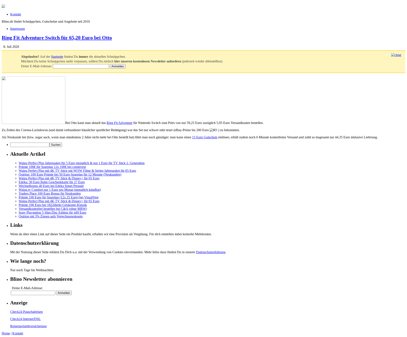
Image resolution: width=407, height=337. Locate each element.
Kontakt (15, 14)
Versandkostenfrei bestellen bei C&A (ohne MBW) (53, 208)
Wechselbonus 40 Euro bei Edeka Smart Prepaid (51, 186)
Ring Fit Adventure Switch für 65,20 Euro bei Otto (57, 37)
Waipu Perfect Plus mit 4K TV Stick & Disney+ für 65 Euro (59, 178)
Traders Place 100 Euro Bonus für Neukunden (50, 193)
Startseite (57, 56)
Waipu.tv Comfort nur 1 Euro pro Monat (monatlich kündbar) (60, 189)
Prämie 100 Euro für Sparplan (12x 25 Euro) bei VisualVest (58, 197)
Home (6, 333)
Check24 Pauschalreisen (26, 312)
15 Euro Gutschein (204, 137)
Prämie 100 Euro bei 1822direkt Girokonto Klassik (53, 205)
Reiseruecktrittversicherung (28, 326)
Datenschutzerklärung (210, 252)
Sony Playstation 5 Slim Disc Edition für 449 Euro (52, 212)
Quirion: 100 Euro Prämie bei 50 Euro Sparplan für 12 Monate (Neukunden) (70, 174)
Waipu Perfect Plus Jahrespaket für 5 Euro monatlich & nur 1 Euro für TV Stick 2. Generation (82, 163)
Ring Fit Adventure (119, 123)
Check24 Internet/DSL (25, 319)
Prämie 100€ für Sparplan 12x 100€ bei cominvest (52, 167)
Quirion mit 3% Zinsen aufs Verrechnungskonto (51, 216)
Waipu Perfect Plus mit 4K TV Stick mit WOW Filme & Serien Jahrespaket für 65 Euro (77, 170)
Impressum (17, 28)
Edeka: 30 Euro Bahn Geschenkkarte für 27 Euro (52, 182)
